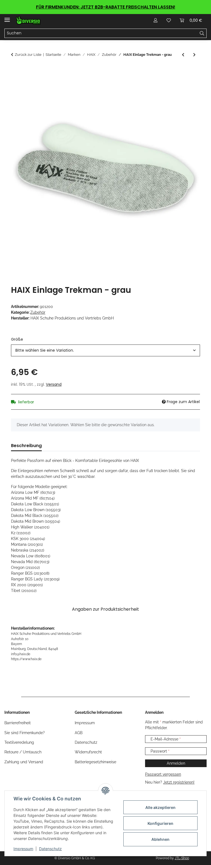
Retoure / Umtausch (22, 752)
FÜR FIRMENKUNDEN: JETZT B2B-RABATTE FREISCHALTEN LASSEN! (105, 7)
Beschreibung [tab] (26, 445)
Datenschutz (50, 848)
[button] (155, 20)
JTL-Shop (182, 858)
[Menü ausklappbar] (7, 17)
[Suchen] (202, 33)
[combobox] (105, 350)
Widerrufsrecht (88, 752)
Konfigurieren (160, 823)
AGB (78, 733)
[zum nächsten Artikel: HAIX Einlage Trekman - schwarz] (194, 55)
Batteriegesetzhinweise (95, 762)
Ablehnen (160, 839)
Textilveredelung (19, 742)
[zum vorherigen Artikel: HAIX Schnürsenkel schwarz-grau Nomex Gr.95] (183, 55)
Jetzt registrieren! (179, 782)
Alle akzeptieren (160, 807)
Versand (54, 384)
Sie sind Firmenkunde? (24, 733)
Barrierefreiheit (17, 723)
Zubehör (37, 312)
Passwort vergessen (163, 774)
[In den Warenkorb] (15, 70)
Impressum (23, 848)
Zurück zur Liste (28, 55)
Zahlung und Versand (23, 762)
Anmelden (176, 763)
